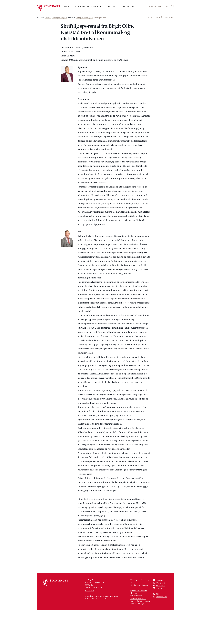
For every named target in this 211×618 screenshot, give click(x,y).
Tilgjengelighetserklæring (140, 601)
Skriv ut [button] (157, 18)
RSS (157, 594)
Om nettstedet (136, 595)
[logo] (48, 8)
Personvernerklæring (138, 598)
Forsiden (48, 18)
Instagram (159, 585)
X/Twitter (159, 583)
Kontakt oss (89, 590)
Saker (66, 6)
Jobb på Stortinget (137, 603)
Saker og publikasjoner (59, 18)
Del (148, 17)
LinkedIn (159, 588)
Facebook (159, 580)
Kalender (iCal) (161, 597)
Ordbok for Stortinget (138, 590)
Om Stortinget (128, 6)
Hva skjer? (111, 6)
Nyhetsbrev (134, 593)
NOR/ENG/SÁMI (155, 6)
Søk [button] (167, 6)
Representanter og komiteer (88, 6)
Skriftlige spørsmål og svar (84, 18)
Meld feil (168, 18)
